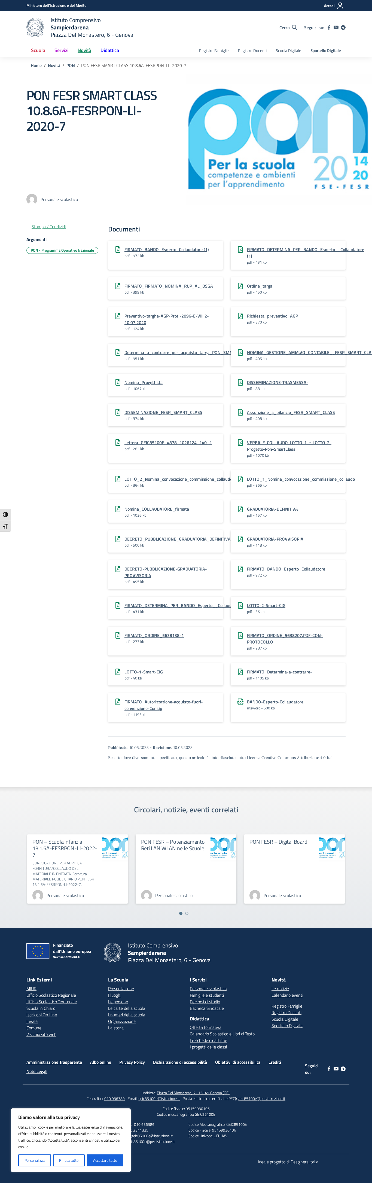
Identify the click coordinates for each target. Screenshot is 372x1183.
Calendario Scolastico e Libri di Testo (222, 1033)
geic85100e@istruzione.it (159, 1098)
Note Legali (36, 1071)
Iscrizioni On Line (41, 1014)
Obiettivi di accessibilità (237, 1062)
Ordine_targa (259, 286)
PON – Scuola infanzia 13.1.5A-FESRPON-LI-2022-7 (64, 848)
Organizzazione (122, 1021)
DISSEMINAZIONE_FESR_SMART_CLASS (163, 412)
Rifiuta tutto (68, 1160)
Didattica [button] (109, 50)
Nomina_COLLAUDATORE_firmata (156, 509)
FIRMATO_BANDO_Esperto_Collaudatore (286, 569)
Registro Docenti (252, 50)
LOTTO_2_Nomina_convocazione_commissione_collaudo (178, 479)
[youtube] (336, 27)
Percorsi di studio (205, 1001)
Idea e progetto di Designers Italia (288, 1161)
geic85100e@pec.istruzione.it (261, 1098)
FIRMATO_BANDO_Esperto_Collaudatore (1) (166, 249)
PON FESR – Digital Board (278, 841)
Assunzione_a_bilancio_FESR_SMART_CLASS (291, 412)
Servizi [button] (61, 50)
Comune (33, 1028)
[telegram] (343, 27)
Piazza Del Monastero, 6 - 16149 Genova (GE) (193, 1093)
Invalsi (32, 1021)
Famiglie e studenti (207, 995)
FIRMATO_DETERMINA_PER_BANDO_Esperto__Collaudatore (183, 605)
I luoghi (114, 995)
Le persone (118, 1001)
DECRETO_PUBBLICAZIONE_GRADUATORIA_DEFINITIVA (177, 539)
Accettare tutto (105, 1160)
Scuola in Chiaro (40, 1008)
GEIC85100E (205, 1114)
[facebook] (329, 27)
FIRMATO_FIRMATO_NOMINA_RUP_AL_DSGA (168, 286)
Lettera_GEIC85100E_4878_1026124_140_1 (168, 442)
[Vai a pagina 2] (186, 913)
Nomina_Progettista (143, 382)
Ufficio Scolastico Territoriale (51, 1001)
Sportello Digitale (325, 50)
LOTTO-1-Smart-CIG (143, 672)
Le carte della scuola (126, 1008)
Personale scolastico (208, 988)
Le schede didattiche (208, 1040)
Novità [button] (84, 50)
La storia (116, 1028)
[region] (71, 1140)
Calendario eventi (287, 995)
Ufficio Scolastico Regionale (51, 995)
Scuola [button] (38, 50)
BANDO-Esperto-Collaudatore (275, 702)
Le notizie (280, 988)
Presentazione (121, 988)
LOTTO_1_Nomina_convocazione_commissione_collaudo (301, 479)
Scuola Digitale (288, 50)
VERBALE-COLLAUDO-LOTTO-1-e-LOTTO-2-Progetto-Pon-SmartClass (289, 445)
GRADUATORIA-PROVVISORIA (275, 539)
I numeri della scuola (126, 1014)
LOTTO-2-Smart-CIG (266, 605)
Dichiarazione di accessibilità (180, 1062)
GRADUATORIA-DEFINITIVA (272, 509)
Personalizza (35, 1160)
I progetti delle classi (208, 1047)
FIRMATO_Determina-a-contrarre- (279, 672)
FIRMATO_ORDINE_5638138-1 (154, 635)
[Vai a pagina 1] (180, 913)
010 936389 (114, 1098)
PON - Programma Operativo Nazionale (62, 250)
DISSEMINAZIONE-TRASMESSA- (277, 382)
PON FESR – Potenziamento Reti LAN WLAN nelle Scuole (173, 844)
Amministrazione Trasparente (54, 1062)
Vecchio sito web (41, 1034)
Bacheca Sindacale (207, 1008)
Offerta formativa (205, 1027)
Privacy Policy (132, 1062)
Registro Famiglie (214, 50)
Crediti (275, 1062)
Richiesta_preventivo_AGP (272, 316)
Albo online (100, 1062)
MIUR (31, 988)
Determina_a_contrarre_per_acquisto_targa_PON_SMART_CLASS (188, 352)
